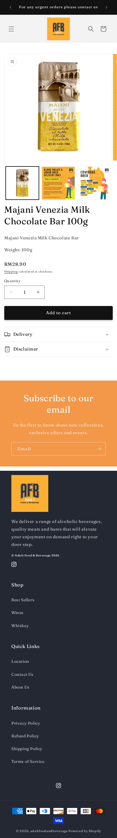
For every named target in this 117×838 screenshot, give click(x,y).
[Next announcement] (106, 7)
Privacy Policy (25, 723)
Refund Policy (25, 735)
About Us (20, 687)
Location (20, 661)
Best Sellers (22, 599)
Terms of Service (28, 761)
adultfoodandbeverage (49, 831)
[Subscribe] (99, 448)
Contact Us (22, 674)
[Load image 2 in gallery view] (58, 183)
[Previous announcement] (10, 7)
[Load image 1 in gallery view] (22, 183)
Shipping (11, 271)
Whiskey (20, 625)
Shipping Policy (27, 748)
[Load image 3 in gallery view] (94, 183)
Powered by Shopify (84, 831)
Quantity (12, 280)
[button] (11, 29)
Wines (17, 612)
